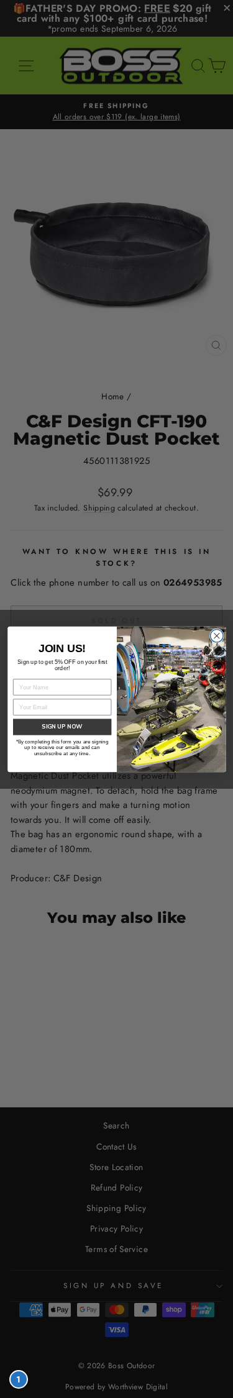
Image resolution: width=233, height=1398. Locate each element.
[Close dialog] (216, 635)
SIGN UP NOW (62, 727)
